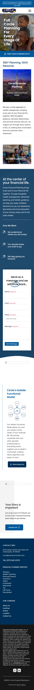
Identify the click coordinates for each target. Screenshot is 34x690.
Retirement (7, 586)
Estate (5, 581)
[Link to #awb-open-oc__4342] (29, 11)
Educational (7, 592)
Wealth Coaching (9, 574)
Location (6, 613)
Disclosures (17, 662)
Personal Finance (9, 576)
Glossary (6, 572)
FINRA (10, 650)
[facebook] (15, 670)
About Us (6, 606)
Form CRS (17, 5)
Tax (4, 588)
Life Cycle (6, 590)
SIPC (14, 650)
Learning (6, 608)
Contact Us (7, 616)
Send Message (11, 344)
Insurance (6, 579)
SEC (6, 658)
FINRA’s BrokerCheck (24, 3)
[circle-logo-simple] (9, 9)
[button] (4, 154)
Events (5, 611)
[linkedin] (19, 670)
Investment (7, 583)
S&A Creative (21, 685)
